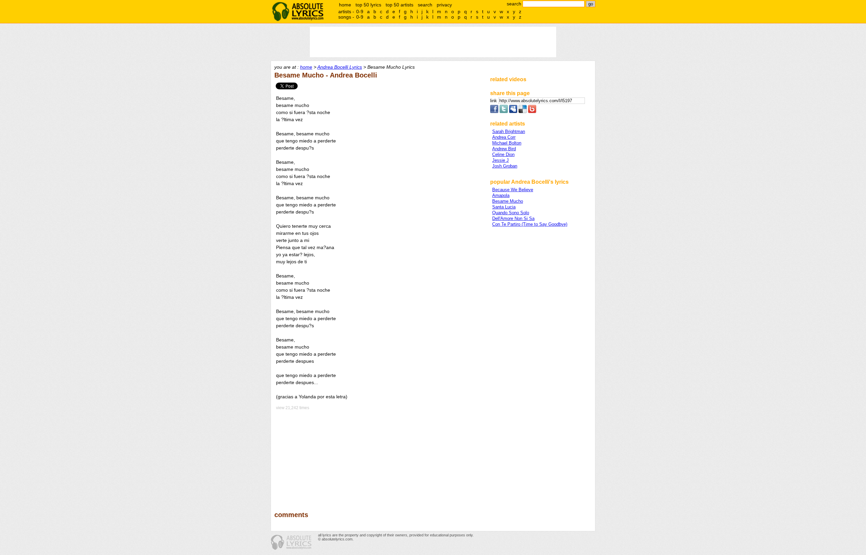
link (494, 100)
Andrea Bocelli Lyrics (339, 67)
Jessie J (500, 160)
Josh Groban (504, 166)
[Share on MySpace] (513, 111)
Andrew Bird (504, 148)
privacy (444, 4)
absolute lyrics (298, 11)
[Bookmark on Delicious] (523, 111)
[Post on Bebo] (532, 111)
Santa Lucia (504, 206)
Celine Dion (503, 154)
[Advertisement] (379, 456)
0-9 (359, 11)
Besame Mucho (507, 201)
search (425, 4)
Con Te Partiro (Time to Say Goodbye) (529, 224)
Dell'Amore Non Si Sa (513, 218)
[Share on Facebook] (494, 111)
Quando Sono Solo (510, 212)
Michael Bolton (506, 143)
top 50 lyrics (368, 4)
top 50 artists (399, 4)
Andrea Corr (504, 137)
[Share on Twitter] (504, 111)
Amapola (500, 195)
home (345, 4)
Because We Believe (512, 189)
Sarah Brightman (508, 131)
